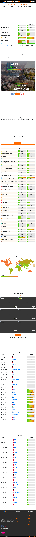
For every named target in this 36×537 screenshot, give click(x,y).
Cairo (22, 4)
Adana (29, 522)
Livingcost (22, 8)
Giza (16, 515)
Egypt (15, 4)
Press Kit (2, 530)
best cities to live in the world (17, 52)
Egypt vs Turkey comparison (14, 48)
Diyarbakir (26, 4)
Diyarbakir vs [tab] (20, 295)
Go (18, 1)
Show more (18, 335)
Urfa (16, 524)
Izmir (28, 513)
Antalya (29, 516)
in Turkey (31, 50)
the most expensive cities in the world (16, 46)
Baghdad (29, 519)
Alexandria (18, 513)
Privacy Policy (33, 536)
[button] (12, 93)
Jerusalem (29, 515)
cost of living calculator (7, 514)
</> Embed (18, 94)
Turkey (18, 4)
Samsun (29, 524)
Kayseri (29, 521)
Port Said (17, 518)
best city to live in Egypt (17, 50)
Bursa (17, 522)
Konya (29, 518)
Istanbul (17, 519)
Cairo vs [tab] (15, 295)
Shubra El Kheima (19, 516)
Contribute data (18, 143)
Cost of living (25, 0)
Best (28, 2)
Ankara (17, 521)
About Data (28, 536)
